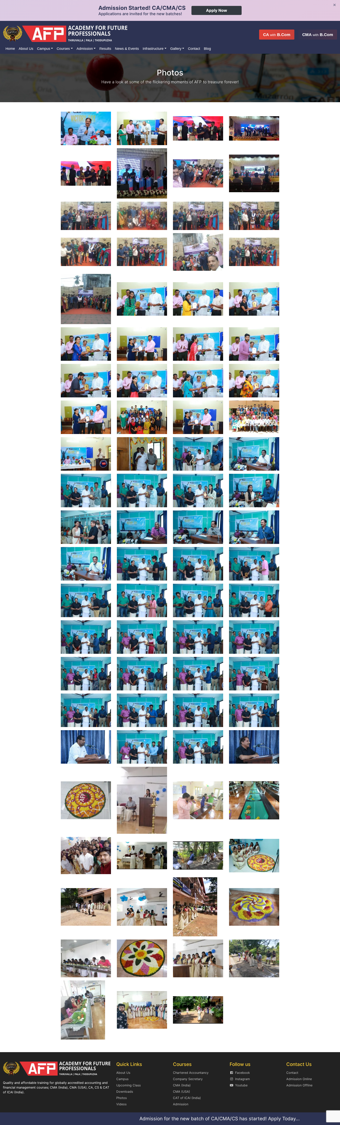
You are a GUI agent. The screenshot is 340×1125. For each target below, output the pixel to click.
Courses (63, 49)
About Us (26, 49)
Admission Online (299, 1079)
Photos (121, 1098)
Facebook (242, 1073)
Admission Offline (299, 1085)
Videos (121, 1104)
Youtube (241, 1085)
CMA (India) (182, 1085)
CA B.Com (276, 34)
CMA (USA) (181, 1091)
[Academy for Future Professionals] (65, 33)
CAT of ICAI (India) (187, 1098)
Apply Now (216, 10)
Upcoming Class (128, 1085)
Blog (207, 49)
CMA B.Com (317, 34)
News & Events (127, 49)
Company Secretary (188, 1079)
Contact (194, 49)
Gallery (175, 49)
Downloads (124, 1091)
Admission (85, 49)
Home (10, 49)
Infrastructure (153, 49)
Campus (43, 49)
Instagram (242, 1079)
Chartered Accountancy (191, 1073)
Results (105, 49)
